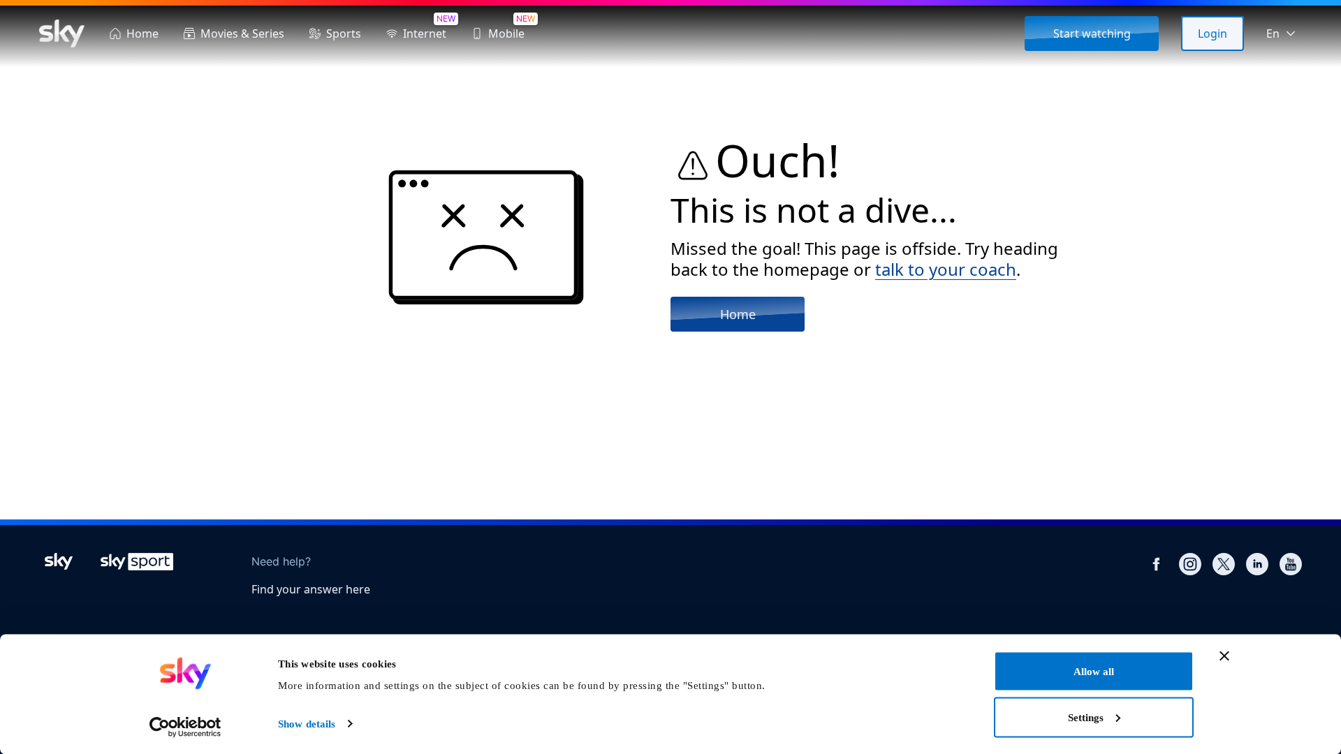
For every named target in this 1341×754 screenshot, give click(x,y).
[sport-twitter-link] (1223, 564)
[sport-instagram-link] (1190, 564)
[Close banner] (1224, 656)
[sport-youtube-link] (1291, 564)
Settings (1086, 717)
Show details (306, 724)
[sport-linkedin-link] (1257, 564)
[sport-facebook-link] (1156, 564)
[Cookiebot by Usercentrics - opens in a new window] (185, 726)
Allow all (1093, 671)
